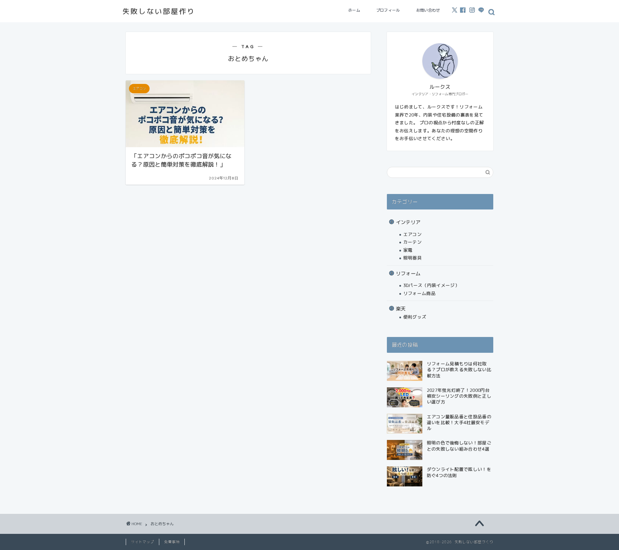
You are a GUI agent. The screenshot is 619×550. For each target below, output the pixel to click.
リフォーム (408, 273)
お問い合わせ (428, 10)
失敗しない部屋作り (159, 11)
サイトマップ (142, 542)
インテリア (408, 222)
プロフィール (388, 10)
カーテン (412, 242)
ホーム (354, 10)
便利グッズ (415, 317)
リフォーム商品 (419, 293)
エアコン (412, 234)
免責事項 (172, 542)
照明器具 (412, 258)
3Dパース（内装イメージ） (431, 285)
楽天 (401, 308)
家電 (408, 250)
